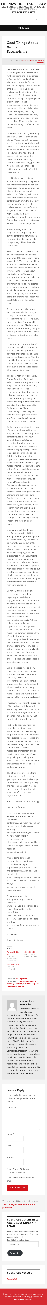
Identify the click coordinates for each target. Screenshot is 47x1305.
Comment (11, 1107)
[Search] (37, 19)
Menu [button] (24, 28)
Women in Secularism (15, 986)
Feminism (19, 984)
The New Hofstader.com (24, 4)
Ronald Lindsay (29, 984)
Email (10, 1145)
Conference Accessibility (26, 981)
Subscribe (15, 1253)
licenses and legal (21, 1299)
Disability (10, 984)
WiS (37, 984)
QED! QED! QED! (29, 952)
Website (11, 1157)
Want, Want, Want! (13, 965)
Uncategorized (21, 979)
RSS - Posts (12, 1278)
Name (10, 1134)
